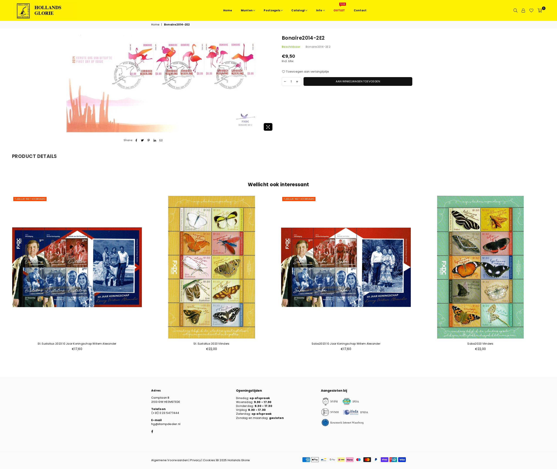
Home (155, 24)
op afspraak (260, 398)
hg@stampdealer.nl (165, 424)
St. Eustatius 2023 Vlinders (211, 343)
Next (552, 275)
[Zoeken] (515, 10)
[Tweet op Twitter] (142, 140)
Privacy (195, 460)
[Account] (523, 10)
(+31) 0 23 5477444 (165, 413)
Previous (5, 275)
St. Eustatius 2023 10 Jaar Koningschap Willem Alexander (77, 343)
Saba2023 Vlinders (480, 343)
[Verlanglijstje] (531, 10)
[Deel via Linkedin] (154, 140)
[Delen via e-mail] (161, 140)
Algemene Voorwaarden (169, 460)
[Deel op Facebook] (136, 140)
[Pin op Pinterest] (148, 140)
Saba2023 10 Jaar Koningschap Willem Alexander (346, 343)
